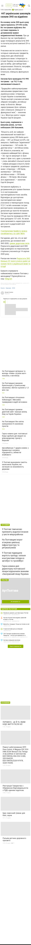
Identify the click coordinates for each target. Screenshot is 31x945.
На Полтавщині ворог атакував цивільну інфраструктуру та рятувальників (12, 543)
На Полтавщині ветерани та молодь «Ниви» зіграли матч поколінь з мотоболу (14, 373)
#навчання (8, 288)
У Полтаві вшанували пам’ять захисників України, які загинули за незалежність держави (14, 465)
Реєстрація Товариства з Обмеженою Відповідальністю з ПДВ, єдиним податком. (15, 788)
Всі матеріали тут (15, 601)
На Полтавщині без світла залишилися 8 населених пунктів (13, 423)
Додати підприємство (15, 646)
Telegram (8, 279)
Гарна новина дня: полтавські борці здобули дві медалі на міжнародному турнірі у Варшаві (14, 437)
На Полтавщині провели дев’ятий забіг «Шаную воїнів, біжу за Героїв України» (14, 411)
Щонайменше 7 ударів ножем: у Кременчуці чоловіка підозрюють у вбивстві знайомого (15, 451)
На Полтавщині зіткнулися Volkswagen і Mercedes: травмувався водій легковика (14, 399)
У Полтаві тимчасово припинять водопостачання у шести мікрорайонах (15, 532)
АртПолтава (10, 590)
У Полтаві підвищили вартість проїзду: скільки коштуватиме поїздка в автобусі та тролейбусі (14, 556)
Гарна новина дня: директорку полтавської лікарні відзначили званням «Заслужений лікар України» (15, 570)
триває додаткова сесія (19, 243)
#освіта (3, 288)
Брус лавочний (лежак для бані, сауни (14, 814)
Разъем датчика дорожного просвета (14, 839)
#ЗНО (13, 288)
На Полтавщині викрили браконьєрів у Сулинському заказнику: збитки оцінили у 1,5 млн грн (15, 386)
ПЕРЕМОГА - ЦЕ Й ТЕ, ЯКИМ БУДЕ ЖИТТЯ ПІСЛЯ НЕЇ (14, 723)
